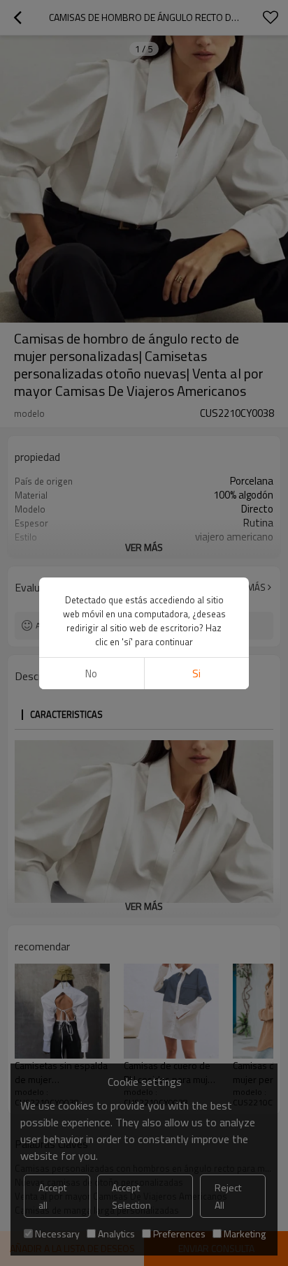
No (91, 673)
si (196, 673)
